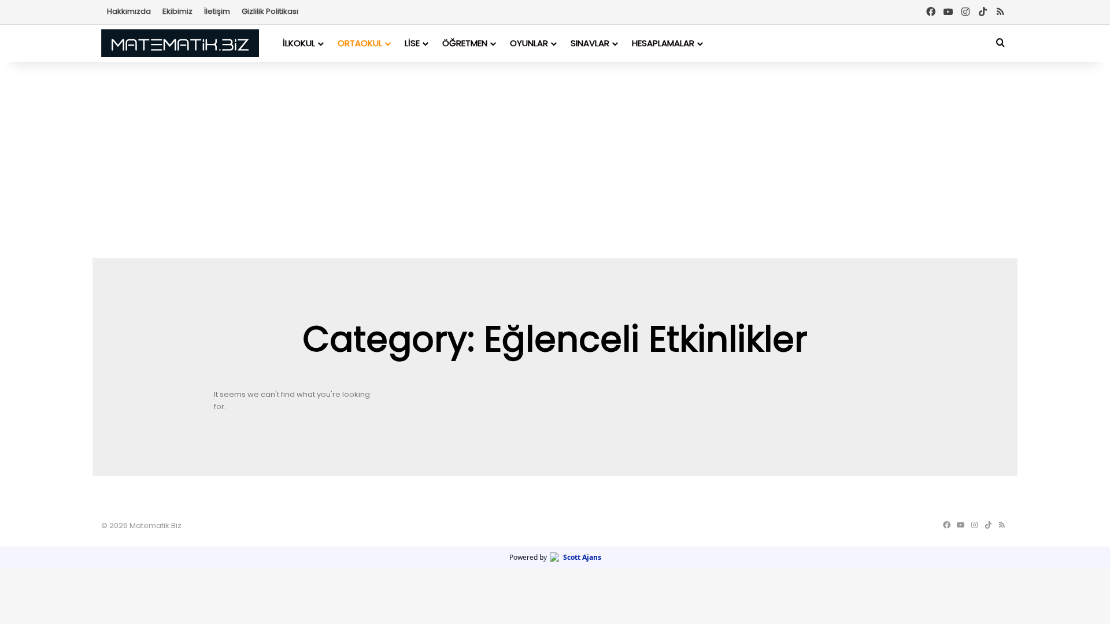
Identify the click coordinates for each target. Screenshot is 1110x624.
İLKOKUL (299, 43)
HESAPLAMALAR (663, 43)
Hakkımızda (129, 11)
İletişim (217, 11)
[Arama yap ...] (1000, 43)
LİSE (412, 43)
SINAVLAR (590, 43)
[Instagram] (965, 12)
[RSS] (1000, 12)
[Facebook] (930, 12)
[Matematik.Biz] (180, 43)
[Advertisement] (555, 160)
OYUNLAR (529, 43)
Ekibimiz (177, 11)
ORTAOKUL (360, 43)
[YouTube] (948, 12)
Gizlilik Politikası (270, 11)
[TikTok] (982, 12)
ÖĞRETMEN (464, 43)
